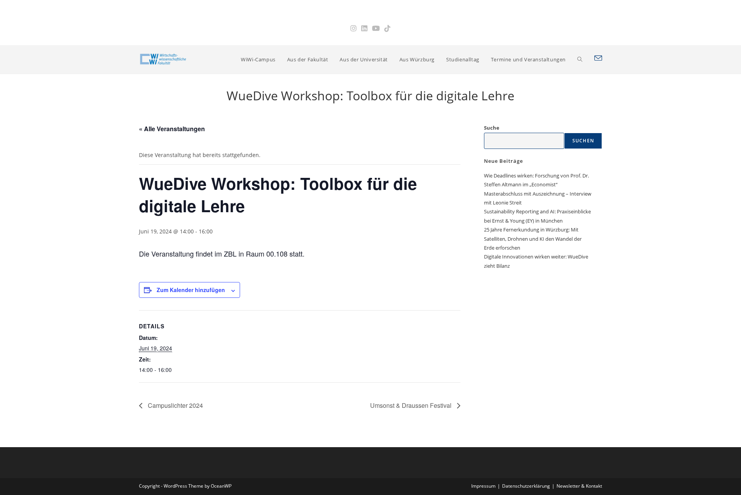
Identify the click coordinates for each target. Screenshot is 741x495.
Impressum (483, 486)
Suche (491, 127)
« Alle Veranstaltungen (172, 128)
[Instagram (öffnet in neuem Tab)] (353, 28)
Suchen (583, 140)
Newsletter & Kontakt (579, 486)
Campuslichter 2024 (174, 405)
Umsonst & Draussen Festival (411, 405)
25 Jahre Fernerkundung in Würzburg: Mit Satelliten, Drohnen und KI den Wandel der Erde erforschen (533, 238)
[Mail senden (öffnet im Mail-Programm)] (598, 58)
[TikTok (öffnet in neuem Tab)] (387, 28)
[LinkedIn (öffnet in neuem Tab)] (364, 28)
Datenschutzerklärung (526, 486)
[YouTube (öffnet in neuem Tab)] (376, 28)
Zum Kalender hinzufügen (191, 290)
